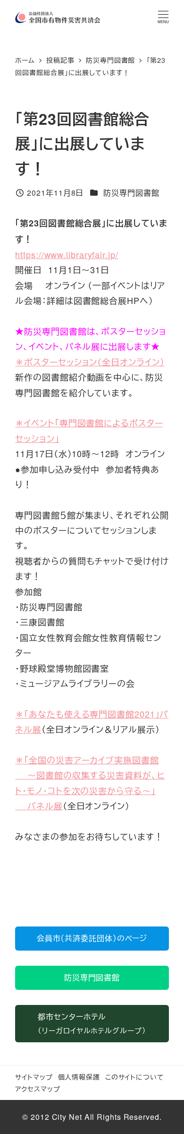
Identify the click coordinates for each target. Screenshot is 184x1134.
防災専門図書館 (131, 192)
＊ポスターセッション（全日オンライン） (89, 361)
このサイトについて (134, 1077)
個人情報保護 (79, 1077)
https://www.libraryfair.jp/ (66, 254)
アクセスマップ (37, 1088)
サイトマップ (33, 1077)
